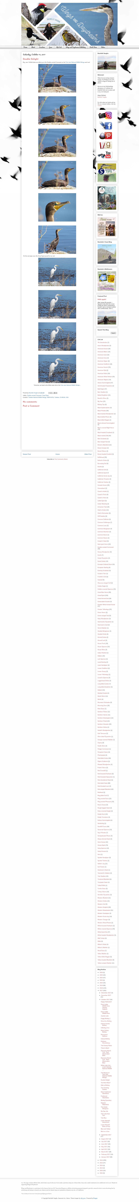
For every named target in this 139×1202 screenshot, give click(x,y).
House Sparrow (102, 646)
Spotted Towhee (102, 860)
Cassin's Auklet (102, 491)
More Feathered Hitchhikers (106, 1092)
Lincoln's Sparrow (103, 677)
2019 (101, 985)
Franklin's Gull (102, 576)
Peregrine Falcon (103, 752)
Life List (59, 47)
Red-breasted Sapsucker (105, 777)
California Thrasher (103, 479)
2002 (101, 1173)
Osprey (100, 742)
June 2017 (104, 1144)
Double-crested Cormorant (34, 395)
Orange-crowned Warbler (105, 739)
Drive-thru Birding (106, 1021)
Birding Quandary (106, 1100)
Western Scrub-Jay (103, 916)
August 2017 (105, 1139)
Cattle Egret (101, 500)
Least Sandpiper (102, 665)
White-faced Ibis (102, 932)
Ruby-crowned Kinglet (104, 811)
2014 (101, 1165)
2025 (101, 975)
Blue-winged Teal (103, 441)
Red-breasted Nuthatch (105, 773)
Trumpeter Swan (103, 882)
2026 (101, 972)
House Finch (101, 643)
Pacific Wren (101, 746)
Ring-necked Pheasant (104, 801)
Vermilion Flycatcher (104, 894)
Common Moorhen (103, 531)
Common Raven (102, 538)
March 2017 (105, 1152)
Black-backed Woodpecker (106, 413)
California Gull (102, 469)
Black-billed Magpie (103, 420)
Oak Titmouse (102, 733)
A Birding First (105, 1028)
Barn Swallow (102, 392)
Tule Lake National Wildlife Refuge (75, 62)
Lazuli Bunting (102, 662)
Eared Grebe (101, 561)
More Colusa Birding (105, 1031)
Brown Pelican (102, 451)
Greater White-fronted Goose (106, 604)
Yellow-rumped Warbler (104, 963)
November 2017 (106, 995)
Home (25, 47)
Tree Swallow (102, 876)
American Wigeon (103, 379)
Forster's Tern (102, 573)
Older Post (88, 454)
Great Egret (45, 395)
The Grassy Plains (106, 1045)
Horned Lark (101, 640)
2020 (101, 983)
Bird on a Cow (105, 1131)
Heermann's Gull (103, 625)
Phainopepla (101, 755)
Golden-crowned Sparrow (105, 589)
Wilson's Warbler (103, 947)
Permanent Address (104, 1035)
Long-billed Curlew (103, 684)
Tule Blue (103, 1118)
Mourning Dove (102, 705)
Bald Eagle (101, 389)
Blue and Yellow (105, 1129)
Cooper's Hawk (102, 541)
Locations (42, 47)
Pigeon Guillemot (103, 761)
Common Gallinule (103, 519)
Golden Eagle (102, 586)
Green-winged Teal (103, 615)
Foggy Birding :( (105, 1018)
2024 (101, 977)
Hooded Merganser (103, 631)
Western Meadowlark (104, 910)
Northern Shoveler (103, 724)
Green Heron (101, 612)
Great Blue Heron (103, 592)
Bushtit (100, 466)
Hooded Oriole (102, 634)
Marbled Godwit (102, 693)
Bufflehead (101, 457)
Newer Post (27, 454)
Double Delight (105, 1080)
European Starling (103, 567)
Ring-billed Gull (102, 795)
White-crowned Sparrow (105, 929)
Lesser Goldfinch (103, 668)
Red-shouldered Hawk (104, 780)
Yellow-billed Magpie (104, 956)
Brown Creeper (102, 448)
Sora (99, 854)
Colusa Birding (105, 1039)
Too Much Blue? (106, 1082)
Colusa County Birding (105, 1024)
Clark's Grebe (102, 510)
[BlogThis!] (51, 393)
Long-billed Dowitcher (104, 687)
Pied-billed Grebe (103, 758)
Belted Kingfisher (103, 395)
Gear (50, 47)
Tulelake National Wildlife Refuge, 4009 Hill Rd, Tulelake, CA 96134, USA (48, 397)
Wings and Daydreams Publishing (76, 47)
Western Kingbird (103, 907)
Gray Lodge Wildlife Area (105, 1012)
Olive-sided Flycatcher (104, 736)
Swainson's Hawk (103, 870)
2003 (101, 1170)
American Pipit (102, 370)
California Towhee (103, 482)
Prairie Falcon (102, 767)
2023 (101, 980)
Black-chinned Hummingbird (106, 423)
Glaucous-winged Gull (104, 583)
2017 (101, 990)
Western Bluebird (103, 898)
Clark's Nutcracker (103, 513)
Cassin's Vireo (102, 497)
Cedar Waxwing (102, 504)
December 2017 (106, 993)
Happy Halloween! (106, 1002)
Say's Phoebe (102, 832)
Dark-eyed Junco (103, 544)
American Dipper (103, 361)
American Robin (102, 373)
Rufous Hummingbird (104, 820)
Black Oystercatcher (104, 407)
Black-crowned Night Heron (106, 427)
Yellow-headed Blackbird (105, 960)
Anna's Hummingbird (104, 382)
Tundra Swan (102, 888)
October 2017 (105, 999)
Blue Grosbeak (102, 438)
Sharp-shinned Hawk (104, 839)
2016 (101, 1160)
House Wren (101, 649)
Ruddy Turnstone (103, 817)
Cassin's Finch (102, 494)
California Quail (102, 472)
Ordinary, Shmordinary (105, 1042)
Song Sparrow (102, 848)
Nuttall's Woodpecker (104, 730)
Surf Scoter (101, 867)
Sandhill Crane (102, 826)
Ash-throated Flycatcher (105, 386)
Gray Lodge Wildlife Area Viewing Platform (105, 1007)
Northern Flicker (102, 711)
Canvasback (101, 488)
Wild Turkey (101, 938)
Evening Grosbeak (103, 570)
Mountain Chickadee (104, 702)
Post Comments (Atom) (61, 459)
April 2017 (104, 1149)
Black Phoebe (102, 410)
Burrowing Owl (102, 463)
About (33, 47)
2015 (101, 1163)
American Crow (102, 358)
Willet (99, 941)
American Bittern (103, 351)
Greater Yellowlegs (103, 609)
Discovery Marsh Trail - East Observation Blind (106, 1053)
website (100, 105)
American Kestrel (103, 367)
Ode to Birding (105, 1085)
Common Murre (102, 535)
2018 (101, 988)
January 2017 (105, 1157)
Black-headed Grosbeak (105, 432)
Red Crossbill (102, 770)
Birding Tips (101, 404)
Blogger (95, 1198)
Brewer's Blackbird (103, 445)
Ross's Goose (102, 804)
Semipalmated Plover (104, 836)
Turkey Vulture (102, 891)
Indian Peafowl (102, 652)
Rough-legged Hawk (104, 808)
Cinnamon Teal (102, 507)
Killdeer (100, 656)
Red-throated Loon (103, 786)
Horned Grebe (102, 637)
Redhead (100, 792)
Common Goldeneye (104, 522)
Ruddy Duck (101, 814)
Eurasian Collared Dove (105, 564)
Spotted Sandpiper (103, 857)
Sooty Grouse (102, 851)
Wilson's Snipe (102, 944)
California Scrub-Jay (104, 476)
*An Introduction (102, 342)
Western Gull (101, 904)
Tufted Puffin (101, 885)
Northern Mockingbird (104, 718)
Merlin (99, 699)
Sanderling (101, 823)
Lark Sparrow (102, 659)
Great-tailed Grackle (104, 601)
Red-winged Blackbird (104, 789)
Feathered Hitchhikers (105, 1096)
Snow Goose (101, 842)
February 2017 (106, 1154)
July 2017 (104, 1141)
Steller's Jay (101, 863)
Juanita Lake (105, 1016)
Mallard (100, 690)
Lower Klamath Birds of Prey (105, 1125)
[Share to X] (53, 393)
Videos (103, 47)
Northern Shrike (102, 727)
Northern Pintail (102, 721)
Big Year (100, 401)
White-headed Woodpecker (106, 935)
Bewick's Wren (102, 398)
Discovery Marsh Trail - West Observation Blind (106, 1060)
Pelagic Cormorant (103, 749)
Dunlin (99, 555)
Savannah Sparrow (103, 829)
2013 (101, 1168)
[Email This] (49, 393)
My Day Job (104, 1111)
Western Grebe (102, 901)
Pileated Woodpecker (104, 764)
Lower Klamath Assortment (105, 1121)
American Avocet (103, 348)
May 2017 (104, 1146)
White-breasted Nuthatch (105, 925)
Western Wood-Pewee (104, 922)
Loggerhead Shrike (103, 680)
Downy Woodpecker (104, 552)
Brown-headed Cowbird (105, 454)
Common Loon (102, 525)
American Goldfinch (103, 364)
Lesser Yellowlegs (103, 674)
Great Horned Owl (103, 598)
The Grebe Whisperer (104, 1107)
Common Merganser (104, 528)
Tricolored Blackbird (103, 879)
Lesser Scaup (102, 671)
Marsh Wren (101, 696)
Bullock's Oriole (102, 460)
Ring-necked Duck (103, 798)
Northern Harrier (102, 715)
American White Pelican (105, 376)
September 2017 (106, 1135)
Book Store (93, 47)
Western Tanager (103, 919)
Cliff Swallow (101, 516)
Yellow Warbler (102, 953)
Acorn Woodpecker (103, 345)
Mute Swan (101, 708)
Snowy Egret (101, 845)
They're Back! (105, 1048)
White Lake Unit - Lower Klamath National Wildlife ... (106, 1068)
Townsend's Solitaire (104, 873)
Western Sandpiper (103, 913)
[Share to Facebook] (55, 393)
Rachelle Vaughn (102, 97)
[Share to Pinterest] (56, 393)
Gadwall (100, 580)
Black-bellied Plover (103, 417)
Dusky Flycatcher (103, 558)
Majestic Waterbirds (105, 1103)
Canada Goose (102, 485)
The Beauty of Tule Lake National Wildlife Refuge (106, 1075)
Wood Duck (101, 950)
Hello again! (102, 299)
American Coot (102, 355)
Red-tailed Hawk (102, 783)
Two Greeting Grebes (105, 1088)
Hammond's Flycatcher (104, 621)
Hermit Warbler (102, 628)
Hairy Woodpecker (103, 618)
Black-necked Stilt (103, 435)
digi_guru (83, 1198)
